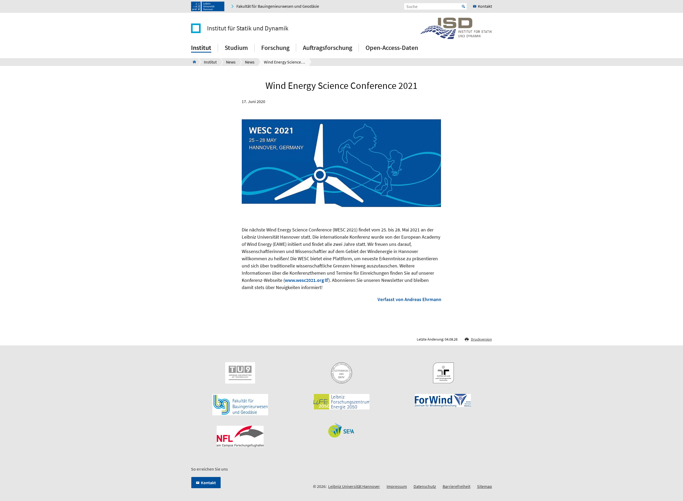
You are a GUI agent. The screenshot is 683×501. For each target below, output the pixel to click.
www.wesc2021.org (304, 280)
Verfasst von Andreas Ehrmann (409, 299)
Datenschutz (425, 486)
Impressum (397, 486)
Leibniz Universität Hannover (354, 486)
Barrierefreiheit (456, 486)
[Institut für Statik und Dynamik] (193, 62)
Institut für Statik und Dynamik (247, 28)
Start (463, 6)
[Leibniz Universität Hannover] (207, 6)
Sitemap (484, 486)
